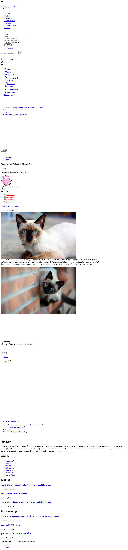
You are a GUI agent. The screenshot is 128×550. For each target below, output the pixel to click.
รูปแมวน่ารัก (9, 475)
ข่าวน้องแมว (9, 461)
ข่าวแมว (7, 14)
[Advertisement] (64, 130)
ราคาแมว (7, 23)
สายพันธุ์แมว (8, 18)
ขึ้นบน (6, 362)
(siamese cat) (15, 421)
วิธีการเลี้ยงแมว (9, 21)
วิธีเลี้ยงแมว (9, 468)
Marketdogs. (20, 541)
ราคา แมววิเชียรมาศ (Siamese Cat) (10, 206)
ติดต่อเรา (7, 28)
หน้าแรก (7, 545)
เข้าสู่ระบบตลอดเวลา (13, 42)
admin (9, 187)
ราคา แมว (8, 465)
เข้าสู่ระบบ (7, 34)
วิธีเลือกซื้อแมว (9, 16)
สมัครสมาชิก (8, 49)
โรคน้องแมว (9, 470)
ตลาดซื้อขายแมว (10, 25)
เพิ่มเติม (3, 150)
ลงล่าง (6, 160)
